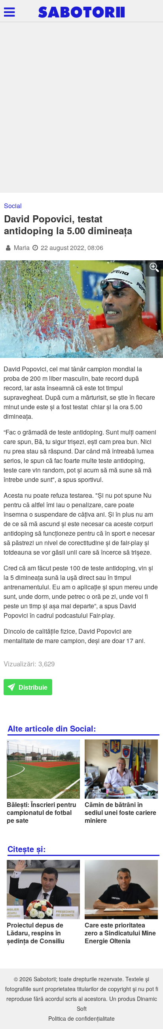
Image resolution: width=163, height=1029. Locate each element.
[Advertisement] (81, 107)
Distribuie (32, 687)
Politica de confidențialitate (81, 1018)
